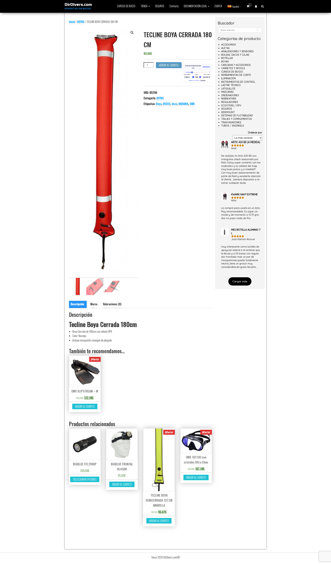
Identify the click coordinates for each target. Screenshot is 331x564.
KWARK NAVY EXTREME (244, 194)
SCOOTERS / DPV (231, 105)
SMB (192, 104)
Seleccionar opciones (85, 479)
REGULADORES (229, 102)
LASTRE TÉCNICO (231, 85)
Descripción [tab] (77, 304)
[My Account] (256, 6)
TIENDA (144, 6)
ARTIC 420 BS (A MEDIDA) (245, 142)
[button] (132, 32)
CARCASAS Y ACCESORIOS (236, 65)
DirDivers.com (78, 4)
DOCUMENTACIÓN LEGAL (196, 6)
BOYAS (80, 22)
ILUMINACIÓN (228, 78)
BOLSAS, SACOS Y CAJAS (235, 54)
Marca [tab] (93, 304)
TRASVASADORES (231, 122)
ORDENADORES (230, 95)
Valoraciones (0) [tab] (112, 304)
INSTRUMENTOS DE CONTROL (238, 81)
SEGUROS (159, 6)
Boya (159, 104)
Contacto (174, 6)
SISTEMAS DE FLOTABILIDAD (237, 115)
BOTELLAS (227, 58)
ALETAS (225, 48)
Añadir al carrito (169, 65)
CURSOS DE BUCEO (126, 6)
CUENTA (218, 6)
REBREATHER (228, 98)
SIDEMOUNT (228, 112)
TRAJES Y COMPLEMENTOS (236, 118)
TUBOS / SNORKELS (232, 125)
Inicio (72, 22)
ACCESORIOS (228, 44)
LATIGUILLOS (228, 88)
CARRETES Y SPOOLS (233, 68)
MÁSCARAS (227, 91)
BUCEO (166, 104)
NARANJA (183, 104)
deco (174, 104)
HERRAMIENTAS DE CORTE (236, 75)
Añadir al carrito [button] (85, 406)
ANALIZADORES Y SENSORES (237, 51)
